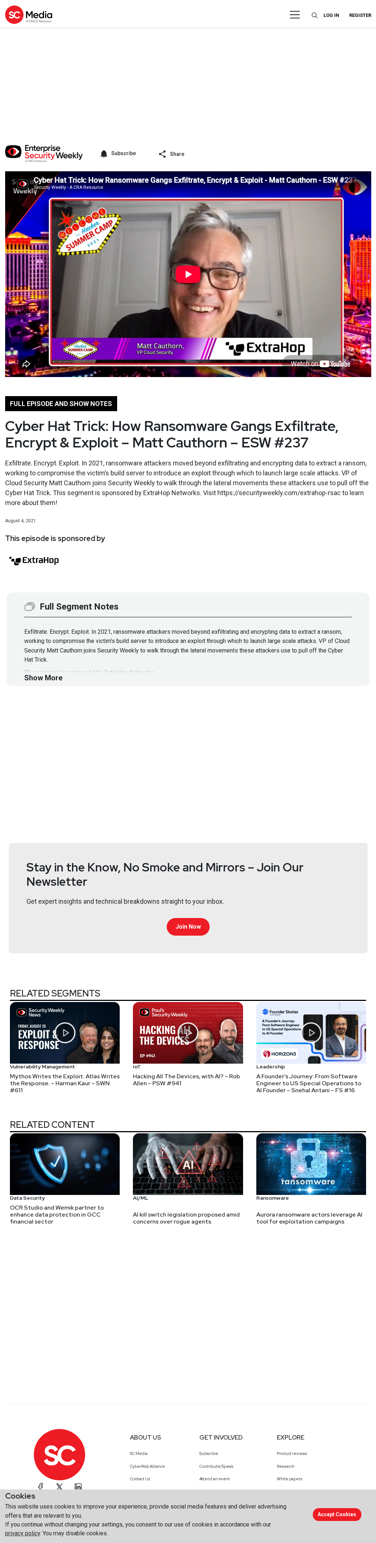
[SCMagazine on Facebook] (40, 1486)
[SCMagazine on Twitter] (59, 1486)
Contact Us (140, 1478)
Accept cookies (337, 1514)
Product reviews (292, 1453)
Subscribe (208, 1453)
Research (285, 1466)
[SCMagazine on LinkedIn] (78, 1486)
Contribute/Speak (216, 1466)
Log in (331, 15)
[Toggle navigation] (295, 15)
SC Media (139, 1453)
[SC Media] (28, 14)
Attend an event (214, 1478)
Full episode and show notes (61, 403)
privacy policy (22, 1533)
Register (360, 15)
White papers (289, 1478)
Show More (43, 677)
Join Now (188, 926)
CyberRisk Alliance (147, 1466)
